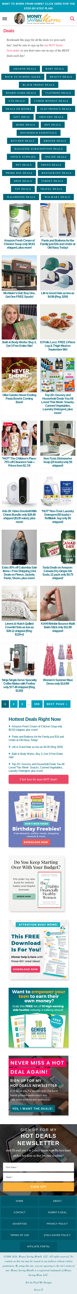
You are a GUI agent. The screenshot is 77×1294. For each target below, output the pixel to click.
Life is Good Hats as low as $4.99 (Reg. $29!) (37, 746)
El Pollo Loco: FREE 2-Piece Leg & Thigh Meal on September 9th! (57, 346)
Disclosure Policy (57, 1235)
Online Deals (56, 156)
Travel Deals (51, 189)
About (57, 1201)
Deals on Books (18, 108)
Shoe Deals (23, 181)
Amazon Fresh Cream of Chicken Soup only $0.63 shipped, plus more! (19, 244)
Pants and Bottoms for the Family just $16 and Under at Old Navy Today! (57, 244)
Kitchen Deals (22, 140)
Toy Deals (23, 189)
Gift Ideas (21, 117)
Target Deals (52, 181)
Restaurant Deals (56, 173)
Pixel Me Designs (42, 1282)
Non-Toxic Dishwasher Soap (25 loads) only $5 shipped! (57, 462)
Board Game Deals (21, 92)
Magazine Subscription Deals (38, 148)
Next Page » (57, 704)
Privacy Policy (57, 1224)
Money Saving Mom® (44, 18)
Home (19, 1201)
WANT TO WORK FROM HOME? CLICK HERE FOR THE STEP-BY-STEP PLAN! (38, 6)
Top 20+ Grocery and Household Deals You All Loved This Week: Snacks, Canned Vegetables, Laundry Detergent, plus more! (36, 767)
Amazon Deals (24, 68)
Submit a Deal (57, 1212)
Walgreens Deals (21, 197)
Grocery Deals (51, 117)
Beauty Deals (61, 76)
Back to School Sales (23, 76)
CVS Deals (17, 100)
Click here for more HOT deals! (38, 779)
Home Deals (25, 124)
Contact (20, 1212)
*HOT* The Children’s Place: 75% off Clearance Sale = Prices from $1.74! (19, 462)
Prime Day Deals (19, 173)
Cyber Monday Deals (51, 100)
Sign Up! (38, 1186)
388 (37, 704)
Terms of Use (19, 1235)
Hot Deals (52, 124)
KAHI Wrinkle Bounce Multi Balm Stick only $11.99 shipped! (58, 627)
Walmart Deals (57, 197)
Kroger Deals (55, 140)
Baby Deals (55, 68)
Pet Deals (24, 164)
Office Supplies (23, 156)
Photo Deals (51, 164)
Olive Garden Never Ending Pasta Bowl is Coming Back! (19, 398)
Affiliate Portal (38, 1246)
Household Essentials (38, 132)
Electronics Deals (56, 108)
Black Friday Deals (39, 84)
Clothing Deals (58, 92)
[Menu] (4, 18)
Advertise (20, 1224)
